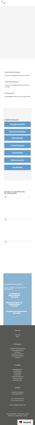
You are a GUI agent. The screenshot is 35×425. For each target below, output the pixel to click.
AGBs (25, 416)
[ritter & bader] (3, 2)
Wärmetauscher (17, 380)
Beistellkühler (17, 371)
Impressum (11, 416)
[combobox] (25, 422)
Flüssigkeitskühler (17, 369)
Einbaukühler (17, 373)
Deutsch (27, 422)
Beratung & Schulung (17, 350)
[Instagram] (20, 418)
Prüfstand (17, 357)
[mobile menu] (32, 2)
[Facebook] (15, 418)
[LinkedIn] (17, 418)
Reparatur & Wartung (17, 354)
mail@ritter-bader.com (19, 405)
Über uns (17, 335)
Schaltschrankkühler (17, 376)
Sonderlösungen (17, 378)
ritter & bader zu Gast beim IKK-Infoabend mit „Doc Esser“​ (17, 211)
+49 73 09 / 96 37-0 (19, 398)
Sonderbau (17, 352)
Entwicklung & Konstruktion (17, 348)
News (17, 336)
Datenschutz (19, 416)
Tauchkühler (17, 375)
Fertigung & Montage (17, 356)
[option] (25, 422)
